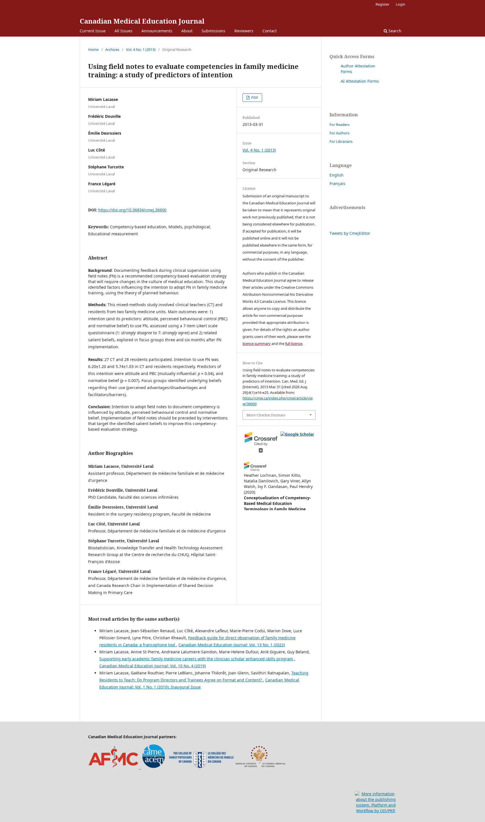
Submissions (213, 30)
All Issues (123, 30)
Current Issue (93, 30)
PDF (254, 97)
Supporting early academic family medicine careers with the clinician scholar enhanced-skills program (196, 658)
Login (400, 4)
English (337, 175)
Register (382, 4)
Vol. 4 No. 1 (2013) (140, 49)
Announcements (156, 30)
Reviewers (243, 30)
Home (93, 49)
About (187, 30)
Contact (269, 30)
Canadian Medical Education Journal (142, 21)
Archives (112, 49)
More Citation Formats (265, 414)
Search (394, 30)
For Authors (339, 133)
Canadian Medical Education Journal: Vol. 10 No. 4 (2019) (152, 666)
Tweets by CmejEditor (350, 233)
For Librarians (341, 141)
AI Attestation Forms (360, 81)
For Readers (339, 124)
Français (337, 183)
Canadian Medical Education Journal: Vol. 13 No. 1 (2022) (232, 644)
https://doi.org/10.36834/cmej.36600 (132, 210)
